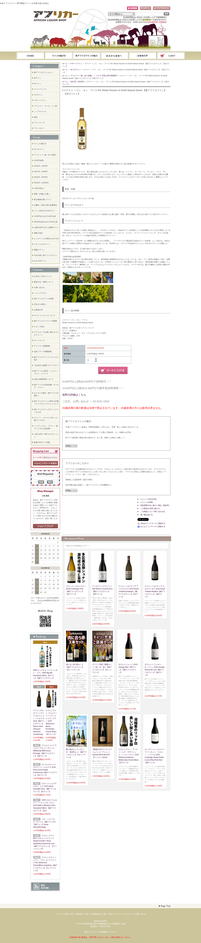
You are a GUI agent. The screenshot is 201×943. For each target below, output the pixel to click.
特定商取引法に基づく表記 (101, 914)
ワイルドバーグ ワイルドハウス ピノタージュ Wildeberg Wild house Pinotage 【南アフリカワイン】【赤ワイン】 (45, 750)
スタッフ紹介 (39, 327)
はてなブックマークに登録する (152, 526)
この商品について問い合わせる (152, 512)
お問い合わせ (143, 55)
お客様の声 (38, 310)
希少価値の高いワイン (43, 199)
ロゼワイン (38, 95)
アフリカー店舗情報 (42, 346)
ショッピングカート (171, 55)
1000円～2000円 (41, 166)
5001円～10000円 (41, 183)
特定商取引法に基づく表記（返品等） (155, 505)
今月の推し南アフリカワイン (45, 255)
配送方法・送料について (43, 282)
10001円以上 (39, 188)
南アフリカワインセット (43, 72)
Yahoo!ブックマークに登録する (152, 523)
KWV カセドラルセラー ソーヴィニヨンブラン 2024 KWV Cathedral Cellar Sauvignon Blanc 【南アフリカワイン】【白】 (45, 805)
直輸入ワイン (39, 250)
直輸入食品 (38, 233)
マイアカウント (161, 8)
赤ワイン (37, 78)
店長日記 (45, 526)
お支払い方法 (68, 914)
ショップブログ (40, 293)
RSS (43, 885)
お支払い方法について (43, 276)
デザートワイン (76, 64)
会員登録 (132, 8)
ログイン (145, 8)
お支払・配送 (86, 55)
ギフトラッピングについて (44, 315)
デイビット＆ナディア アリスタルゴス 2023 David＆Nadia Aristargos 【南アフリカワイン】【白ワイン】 (128, 591)
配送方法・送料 (82, 914)
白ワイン (37, 84)
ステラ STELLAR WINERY (107, 76)
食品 (36, 117)
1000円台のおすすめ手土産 (45, 216)
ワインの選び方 (58, 55)
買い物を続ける (146, 515)
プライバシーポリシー (124, 914)
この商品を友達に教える (150, 508)
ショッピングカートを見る (45, 463)
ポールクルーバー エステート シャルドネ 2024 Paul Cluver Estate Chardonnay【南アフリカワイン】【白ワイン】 (45, 769)
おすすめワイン (40, 261)
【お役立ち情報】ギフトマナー (46, 365)
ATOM (45, 888)
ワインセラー (39, 128)
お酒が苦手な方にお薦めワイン (46, 227)
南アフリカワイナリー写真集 (45, 321)
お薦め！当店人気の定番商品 (45, 205)
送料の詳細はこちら (74, 394)
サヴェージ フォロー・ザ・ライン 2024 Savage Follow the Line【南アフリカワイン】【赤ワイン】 (155, 669)
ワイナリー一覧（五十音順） (81, 76)
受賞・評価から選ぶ (42, 194)
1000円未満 (38, 160)
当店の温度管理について (43, 379)
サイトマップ (39, 340)
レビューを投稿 (146, 502)
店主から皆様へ (40, 304)
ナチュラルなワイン (42, 244)
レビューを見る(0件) (148, 499)
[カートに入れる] (113, 370)
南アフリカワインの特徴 (43, 299)
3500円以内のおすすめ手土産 (46, 222)
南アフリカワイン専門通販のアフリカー (101, 932)
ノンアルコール (40, 111)
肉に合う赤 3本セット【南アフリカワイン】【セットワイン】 (75, 667)
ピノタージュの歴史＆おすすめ (46, 239)
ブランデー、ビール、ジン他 (45, 106)
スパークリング (40, 89)
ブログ (115, 55)
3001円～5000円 (41, 177)
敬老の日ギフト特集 (42, 442)
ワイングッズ (39, 123)
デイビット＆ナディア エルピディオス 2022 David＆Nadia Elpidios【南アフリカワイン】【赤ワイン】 (155, 591)
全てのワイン (75, 70)
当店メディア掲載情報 (43, 352)
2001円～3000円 (77, 82)
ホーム (30, 55)
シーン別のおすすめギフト (44, 211)
